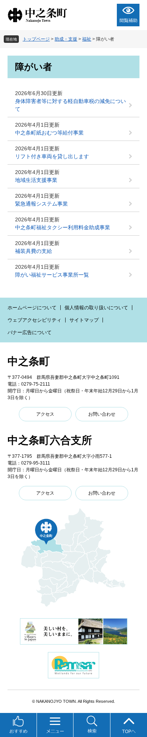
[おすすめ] (18, 725)
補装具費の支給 (33, 251)
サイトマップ (84, 320)
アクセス (45, 414)
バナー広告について (30, 332)
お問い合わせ (101, 414)
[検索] (92, 725)
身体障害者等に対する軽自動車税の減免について (70, 105)
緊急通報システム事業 (41, 204)
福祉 (86, 39)
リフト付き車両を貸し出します (52, 156)
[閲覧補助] (128, 15)
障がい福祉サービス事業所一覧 (52, 275)
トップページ (36, 39)
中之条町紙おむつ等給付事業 (49, 133)
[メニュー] (55, 725)
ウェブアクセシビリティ (34, 320)
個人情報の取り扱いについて (96, 307)
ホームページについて (32, 307)
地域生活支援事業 (36, 180)
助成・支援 (66, 39)
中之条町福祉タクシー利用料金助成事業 (62, 227)
